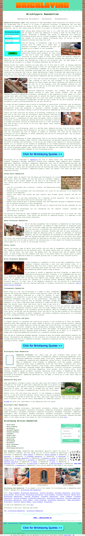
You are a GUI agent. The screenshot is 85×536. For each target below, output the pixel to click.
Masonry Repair (26, 502)
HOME (58, 10)
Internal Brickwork (20, 498)
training (38, 92)
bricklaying (41, 112)
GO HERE (6, 401)
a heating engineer (55, 463)
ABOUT (66, 10)
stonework (77, 362)
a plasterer (51, 460)
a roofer (34, 461)
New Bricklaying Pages (13, 523)
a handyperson (20, 465)
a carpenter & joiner (48, 458)
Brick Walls (76, 493)
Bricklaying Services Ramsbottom (20, 421)
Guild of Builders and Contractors (53, 145)
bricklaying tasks (10, 373)
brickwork (18, 62)
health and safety (50, 82)
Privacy (79, 523)
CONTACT (71, 10)
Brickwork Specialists (49, 496)
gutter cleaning (50, 454)
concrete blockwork (31, 365)
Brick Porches (9, 494)
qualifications (62, 96)
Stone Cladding (14, 493)
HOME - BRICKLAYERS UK (42, 518)
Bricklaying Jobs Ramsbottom (31, 490)
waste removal (28, 454)
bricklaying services (29, 36)
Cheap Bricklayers (73, 500)
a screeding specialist (33, 456)
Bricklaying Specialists (29, 493)
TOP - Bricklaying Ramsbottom (14, 511)
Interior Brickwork (46, 493)
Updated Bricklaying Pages (25, 523)
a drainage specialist (21, 458)
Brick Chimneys (50, 494)
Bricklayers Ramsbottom (35, 511)
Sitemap (5, 523)
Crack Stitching (40, 500)
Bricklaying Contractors (34, 494)
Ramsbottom (34, 159)
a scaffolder (61, 456)
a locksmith (30, 460)
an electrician (32, 463)
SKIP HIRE (77, 463)
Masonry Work (75, 494)
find (10, 408)
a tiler (52, 461)
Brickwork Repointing (62, 493)
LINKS (62, 10)
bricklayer (33, 46)
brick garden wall (57, 213)
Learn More (67, 535)
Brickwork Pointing (63, 494)
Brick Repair (28, 500)
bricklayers (63, 104)
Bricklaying (8, 159)
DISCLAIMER (77, 10)
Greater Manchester (35, 373)
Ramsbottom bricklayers (24, 355)
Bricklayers (48, 502)
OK (73, 535)
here (65, 417)
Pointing (17, 502)
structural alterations (63, 367)
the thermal (55, 55)
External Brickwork (32, 496)
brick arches (44, 365)
